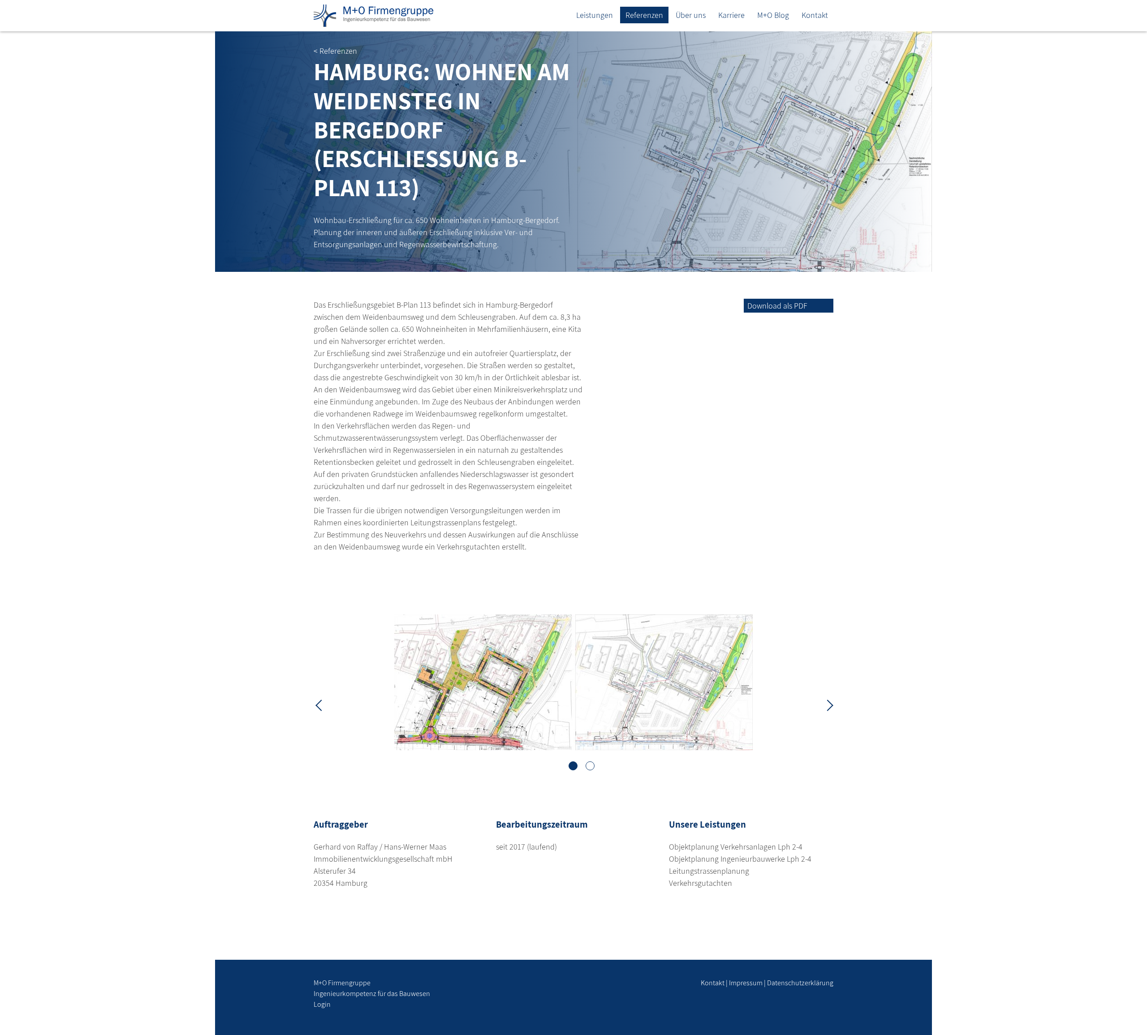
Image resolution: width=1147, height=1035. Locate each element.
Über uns (691, 15)
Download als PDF (777, 306)
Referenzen (644, 15)
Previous (320, 704)
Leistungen (594, 15)
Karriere (731, 15)
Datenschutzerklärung (800, 983)
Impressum (746, 983)
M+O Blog (773, 15)
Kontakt (815, 15)
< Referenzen (335, 51)
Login (322, 1004)
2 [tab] (590, 765)
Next (826, 704)
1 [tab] (573, 765)
